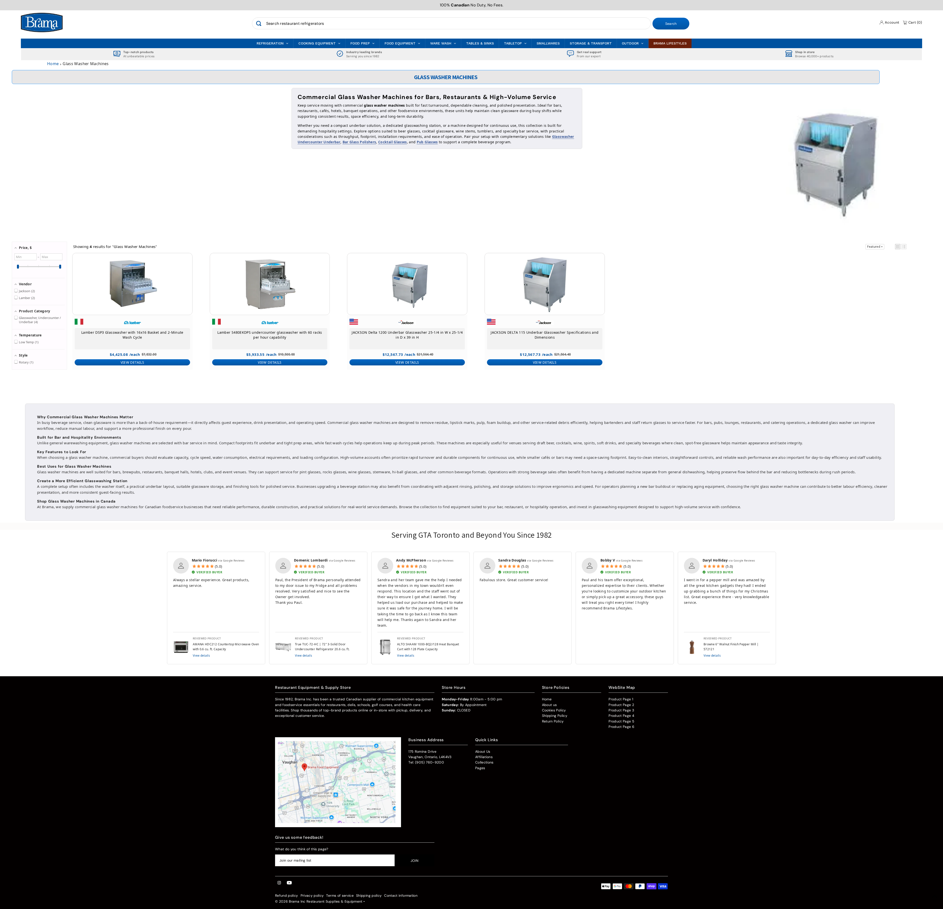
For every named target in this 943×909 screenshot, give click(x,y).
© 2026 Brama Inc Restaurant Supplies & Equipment (318, 901)
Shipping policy (369, 895)
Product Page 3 (621, 710)
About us (549, 705)
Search (671, 24)
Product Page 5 (621, 721)
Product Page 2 (621, 705)
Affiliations (484, 757)
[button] (897, 246)
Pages (480, 768)
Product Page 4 (621, 715)
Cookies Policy (554, 710)
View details (201, 655)
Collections (484, 762)
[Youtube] (289, 883)
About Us (482, 751)
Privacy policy (312, 895)
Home (53, 63)
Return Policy (553, 721)
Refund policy (286, 895)
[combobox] (451, 23)
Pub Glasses (427, 142)
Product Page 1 (621, 699)
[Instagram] (279, 883)
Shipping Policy (554, 715)
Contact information (400, 895)
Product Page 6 (621, 726)
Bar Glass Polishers (359, 142)
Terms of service (340, 895)
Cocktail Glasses (392, 142)
